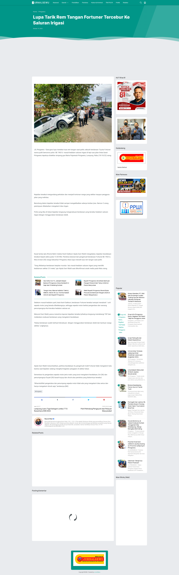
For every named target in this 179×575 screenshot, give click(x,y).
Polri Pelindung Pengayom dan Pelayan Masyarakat (96, 410)
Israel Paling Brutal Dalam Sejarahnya (134, 339)
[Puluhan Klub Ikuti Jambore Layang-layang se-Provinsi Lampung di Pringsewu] (122, 445)
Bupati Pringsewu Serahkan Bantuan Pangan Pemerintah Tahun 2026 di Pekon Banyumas (97, 283)
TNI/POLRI (109, 2)
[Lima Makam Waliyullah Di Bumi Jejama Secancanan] (122, 373)
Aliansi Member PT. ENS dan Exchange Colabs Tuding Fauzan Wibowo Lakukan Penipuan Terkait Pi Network (136, 297)
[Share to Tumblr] (57, 399)
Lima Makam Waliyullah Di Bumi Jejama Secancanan (136, 372)
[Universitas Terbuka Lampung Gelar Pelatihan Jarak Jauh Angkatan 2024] (122, 354)
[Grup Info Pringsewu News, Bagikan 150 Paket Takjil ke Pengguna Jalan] (122, 323)
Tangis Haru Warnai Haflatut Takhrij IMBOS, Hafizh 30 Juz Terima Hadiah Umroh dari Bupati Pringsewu (56, 292)
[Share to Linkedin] (42, 399)
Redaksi (125, 2)
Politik (118, 2)
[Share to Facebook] (73, 399)
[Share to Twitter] (88, 399)
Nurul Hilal (49, 419)
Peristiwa (85, 2)
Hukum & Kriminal (97, 2)
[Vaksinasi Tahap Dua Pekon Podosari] (122, 463)
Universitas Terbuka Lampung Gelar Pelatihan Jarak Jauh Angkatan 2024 (135, 354)
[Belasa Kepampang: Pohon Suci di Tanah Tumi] (122, 388)
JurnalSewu (97, 572)
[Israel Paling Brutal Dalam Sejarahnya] (122, 341)
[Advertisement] (89, 58)
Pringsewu (39, 391)
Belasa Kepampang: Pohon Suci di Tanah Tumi (135, 387)
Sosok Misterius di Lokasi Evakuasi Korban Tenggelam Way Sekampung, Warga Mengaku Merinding (136, 425)
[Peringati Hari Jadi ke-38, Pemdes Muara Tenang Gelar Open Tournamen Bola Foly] (122, 405)
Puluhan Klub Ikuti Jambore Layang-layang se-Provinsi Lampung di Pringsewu (136, 445)
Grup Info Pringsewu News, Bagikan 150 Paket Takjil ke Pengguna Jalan (136, 316)
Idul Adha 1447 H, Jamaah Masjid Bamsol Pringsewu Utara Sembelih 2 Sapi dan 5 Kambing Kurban (56, 283)
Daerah (64, 2)
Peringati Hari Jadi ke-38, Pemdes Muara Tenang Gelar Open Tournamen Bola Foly (136, 405)
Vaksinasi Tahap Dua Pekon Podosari (135, 462)
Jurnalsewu (41, 2)
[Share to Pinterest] (104, 399)
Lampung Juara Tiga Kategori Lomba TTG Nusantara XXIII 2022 (51, 410)
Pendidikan (75, 2)
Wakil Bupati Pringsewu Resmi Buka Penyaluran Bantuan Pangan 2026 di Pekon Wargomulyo (97, 292)
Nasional (56, 2)
